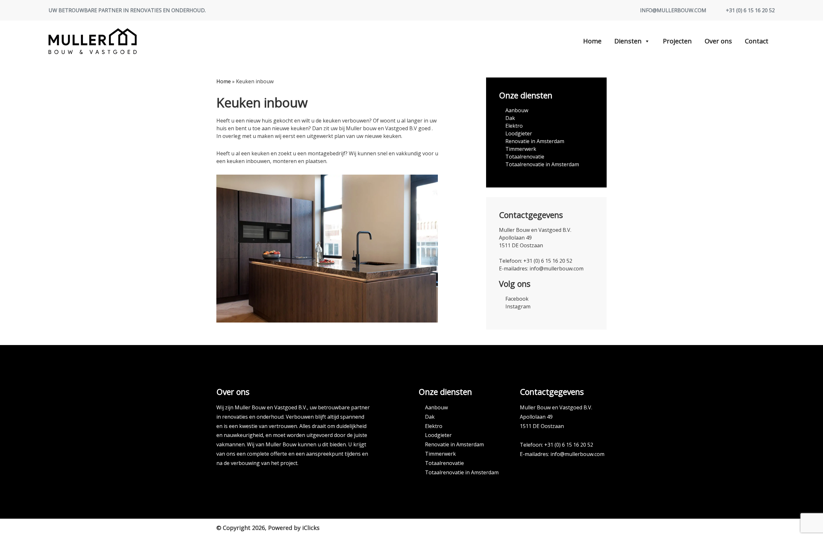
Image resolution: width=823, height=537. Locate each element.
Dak (510, 118)
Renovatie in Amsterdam (534, 141)
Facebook (517, 298)
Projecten (677, 41)
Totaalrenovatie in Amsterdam (542, 164)
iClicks (311, 528)
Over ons (718, 41)
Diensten (628, 41)
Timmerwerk (520, 148)
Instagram (517, 306)
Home (592, 41)
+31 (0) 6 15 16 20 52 (750, 10)
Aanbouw (516, 110)
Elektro (514, 125)
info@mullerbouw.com (673, 10)
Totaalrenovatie (524, 156)
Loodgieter (518, 133)
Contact (756, 41)
